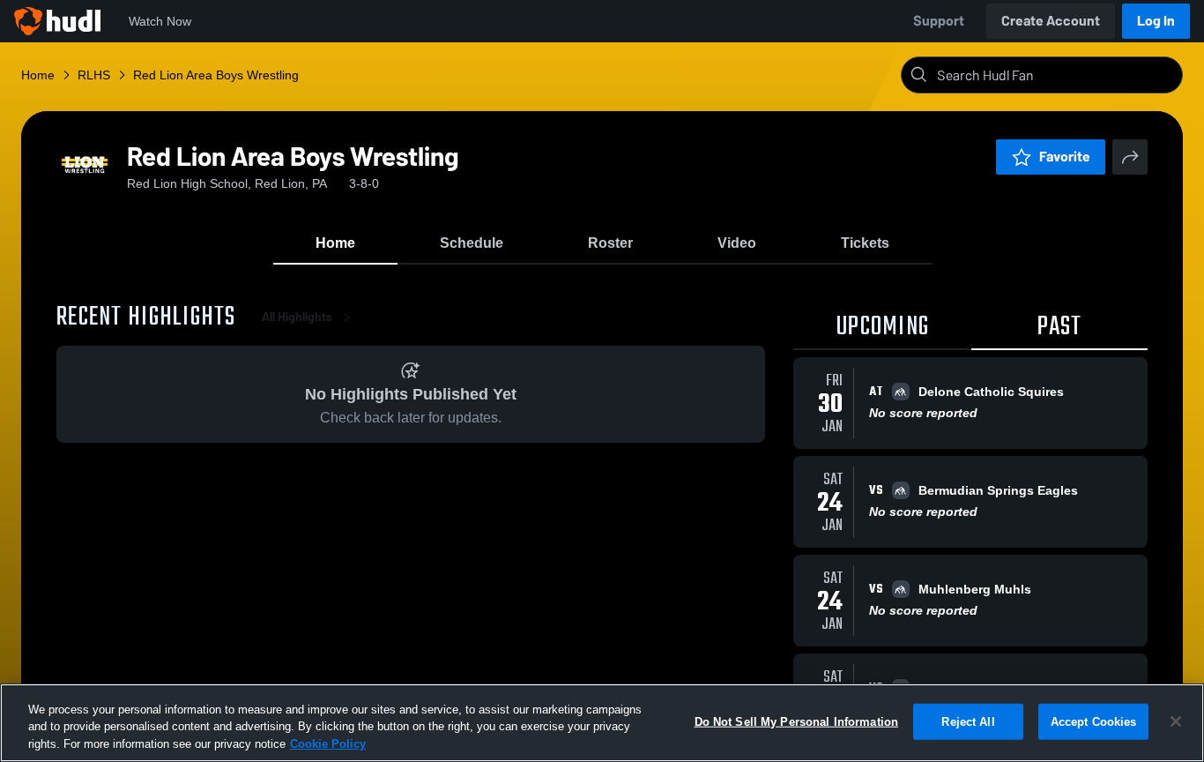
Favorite (1064, 156)
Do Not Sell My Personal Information (797, 721)
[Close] (1175, 721)
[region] (602, 723)
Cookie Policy (328, 744)
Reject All (967, 721)
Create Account (1050, 21)
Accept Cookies (1094, 721)
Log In (1156, 21)
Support (938, 21)
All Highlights (297, 317)
